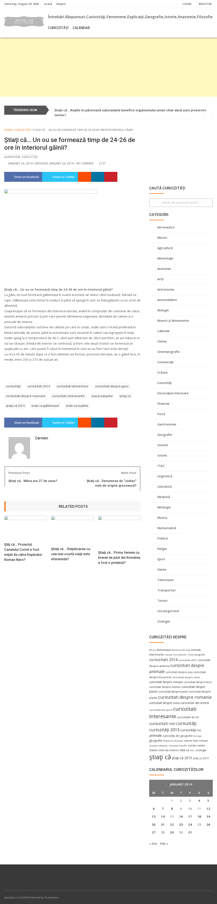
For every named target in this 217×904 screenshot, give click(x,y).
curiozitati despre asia (179, 672)
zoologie (200, 750)
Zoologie (163, 621)
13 (154, 816)
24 (190, 824)
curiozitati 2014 (39, 386)
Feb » (164, 843)
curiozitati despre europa (166, 682)
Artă (160, 279)
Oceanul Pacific (178, 745)
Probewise (51, 897)
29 (172, 832)
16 (181, 816)
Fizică (161, 414)
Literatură (164, 486)
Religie (162, 549)
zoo (192, 750)
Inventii (162, 445)
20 (154, 824)
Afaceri (162, 237)
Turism (162, 600)
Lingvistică (164, 476)
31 (190, 832)
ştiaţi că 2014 (15, 405)
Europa (197, 735)
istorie (188, 741)
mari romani (200, 741)
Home (8, 129)
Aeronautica (165, 227)
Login (187, 4)
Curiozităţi (58, 27)
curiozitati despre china (186, 677)
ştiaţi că (125, 396)
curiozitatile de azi (188, 717)
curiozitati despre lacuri (198, 682)
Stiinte (161, 569)
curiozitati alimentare (72, 386)
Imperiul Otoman (173, 740)
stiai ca (184, 750)
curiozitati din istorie (194, 703)
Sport (161, 559)
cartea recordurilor (176, 654)
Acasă (48, 4)
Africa (152, 650)
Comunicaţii (165, 362)
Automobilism (167, 300)
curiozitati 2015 (187, 660)
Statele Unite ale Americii (164, 750)
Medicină (163, 497)
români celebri (196, 745)
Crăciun (162, 372)
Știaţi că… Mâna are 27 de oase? (32, 481)
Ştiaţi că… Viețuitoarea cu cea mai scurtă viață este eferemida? (70, 554)
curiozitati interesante (68, 396)
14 (163, 816)
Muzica (162, 517)
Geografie (164, 434)
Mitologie (164, 507)
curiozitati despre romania (184, 697)
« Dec (153, 843)
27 (154, 832)
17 (190, 816)
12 (208, 808)
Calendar (81, 27)
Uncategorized (168, 611)
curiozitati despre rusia (164, 703)
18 (199, 816)
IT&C (161, 466)
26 (208, 824)
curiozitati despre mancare (25, 396)
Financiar (163, 403)
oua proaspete (102, 396)
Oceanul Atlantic (158, 745)
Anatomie (164, 268)
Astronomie (165, 289)
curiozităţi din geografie (178, 736)
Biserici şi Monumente (173, 320)
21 (163, 824)
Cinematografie (168, 351)
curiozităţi (13, 386)
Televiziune (165, 580)
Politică (162, 538)
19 (208, 816)
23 (181, 824)
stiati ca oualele (77, 405)
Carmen (87, 163)
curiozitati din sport (160, 709)
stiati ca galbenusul (45, 405)
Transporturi (166, 590)
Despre (61, 4)
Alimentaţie (12, 156)
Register (205, 4)
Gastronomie (166, 424)
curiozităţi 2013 (164, 730)
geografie (155, 740)
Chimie (162, 341)
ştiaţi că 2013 (182, 758)
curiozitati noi (162, 723)
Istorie (162, 455)
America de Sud (181, 649)
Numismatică (166, 528)
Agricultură (165, 248)
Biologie (163, 310)
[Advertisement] (108, 67)
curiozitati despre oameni (165, 687)
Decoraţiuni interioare (173, 393)
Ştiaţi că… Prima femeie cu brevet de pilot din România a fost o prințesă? (119, 558)
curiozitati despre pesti (173, 691)
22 (172, 824)
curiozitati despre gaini (111, 386)
